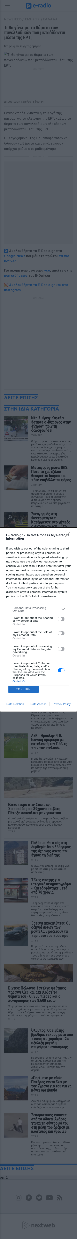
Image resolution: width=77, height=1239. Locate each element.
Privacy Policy (62, 704)
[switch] (61, 619)
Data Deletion (15, 704)
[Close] (69, 535)
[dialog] (38, 619)
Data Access (38, 704)
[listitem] (38, 609)
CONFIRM (23, 689)
